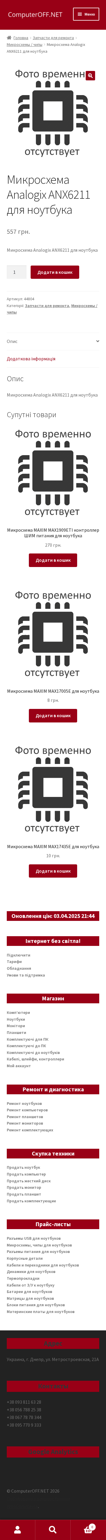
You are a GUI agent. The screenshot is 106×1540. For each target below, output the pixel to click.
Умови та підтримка (26, 975)
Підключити (18, 955)
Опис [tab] (12, 341)
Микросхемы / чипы (24, 44)
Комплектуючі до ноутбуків (33, 1052)
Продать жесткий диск (29, 1180)
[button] (90, 75)
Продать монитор (24, 1187)
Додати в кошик (54, 272)
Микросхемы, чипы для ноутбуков (39, 1245)
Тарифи (14, 961)
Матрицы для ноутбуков (30, 1298)
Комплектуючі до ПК (26, 1045)
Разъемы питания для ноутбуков (38, 1251)
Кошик (82, 1525)
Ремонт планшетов (25, 1116)
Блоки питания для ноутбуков (36, 1304)
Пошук (53, 1530)
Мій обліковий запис (17, 1530)
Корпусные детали (25, 1258)
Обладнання (19, 968)
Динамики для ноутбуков (31, 1271)
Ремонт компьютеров (27, 1110)
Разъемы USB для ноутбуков (34, 1238)
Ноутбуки (16, 1019)
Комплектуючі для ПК (27, 1039)
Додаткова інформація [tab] (31, 359)
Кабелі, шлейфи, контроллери (35, 1059)
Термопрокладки (23, 1278)
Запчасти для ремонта (53, 37)
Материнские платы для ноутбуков (40, 1311)
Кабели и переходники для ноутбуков (43, 1265)
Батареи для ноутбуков (29, 1291)
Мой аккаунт (19, 1065)
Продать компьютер (26, 1174)
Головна (21, 37)
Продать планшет (24, 1194)
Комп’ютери (18, 1012)
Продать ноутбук (23, 1167)
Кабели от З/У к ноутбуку (30, 1285)
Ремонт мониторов (25, 1123)
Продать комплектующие (31, 1201)
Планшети (16, 1032)
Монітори (16, 1025)
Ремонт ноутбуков (24, 1103)
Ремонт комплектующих (30, 1130)
